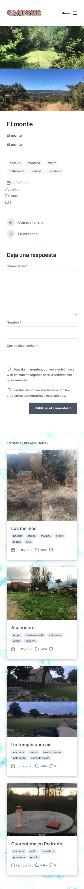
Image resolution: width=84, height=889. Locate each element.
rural (28, 541)
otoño (59, 535)
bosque (15, 163)
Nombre (14, 322)
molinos (46, 535)
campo (32, 535)
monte (51, 163)
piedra (17, 541)
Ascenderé (23, 627)
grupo (16, 635)
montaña (34, 163)
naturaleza (17, 171)
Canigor (23, 13)
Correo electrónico (22, 345)
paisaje (36, 171)
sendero (55, 171)
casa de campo (52, 752)
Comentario (17, 266)
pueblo (34, 857)
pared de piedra (40, 758)
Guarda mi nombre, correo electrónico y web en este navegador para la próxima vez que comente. (41, 374)
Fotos (14, 196)
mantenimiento (35, 635)
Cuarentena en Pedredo (36, 844)
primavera (19, 857)
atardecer (18, 752)
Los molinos (24, 528)
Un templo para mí (30, 744)
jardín (33, 851)
